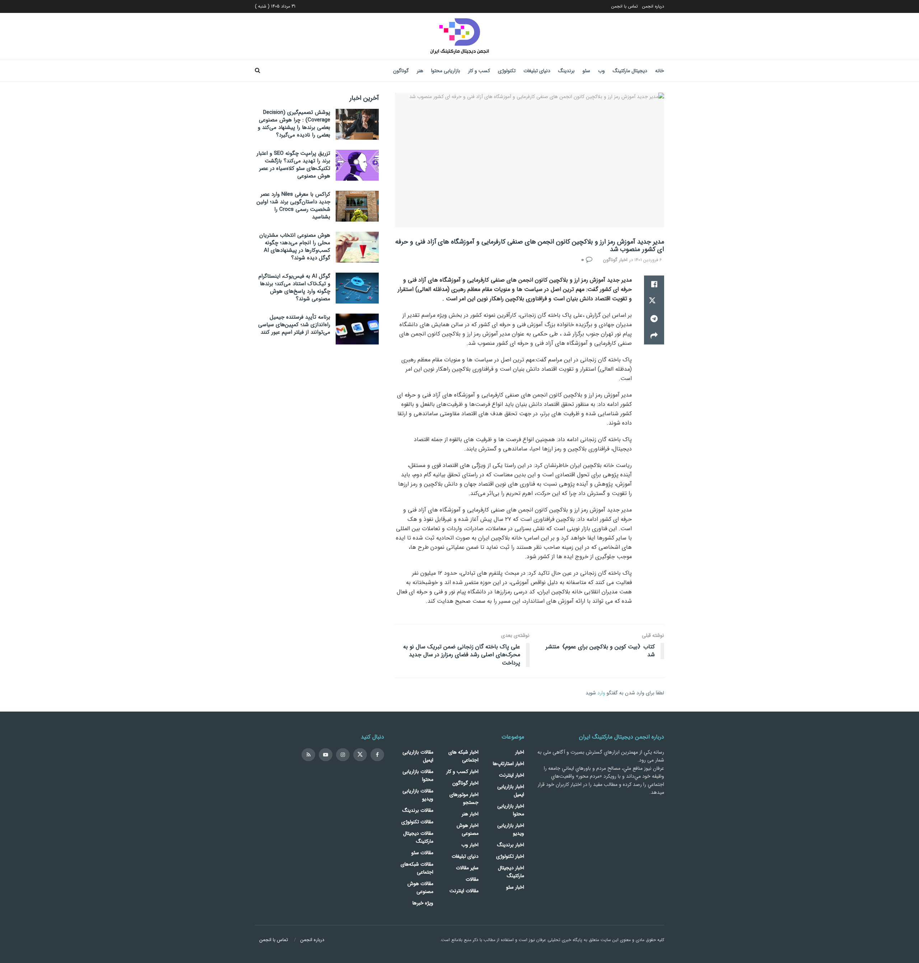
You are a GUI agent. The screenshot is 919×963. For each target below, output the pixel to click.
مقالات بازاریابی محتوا (417, 775)
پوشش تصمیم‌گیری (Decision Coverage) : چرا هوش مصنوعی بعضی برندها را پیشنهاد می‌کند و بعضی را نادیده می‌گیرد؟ (294, 123)
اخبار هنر (470, 814)
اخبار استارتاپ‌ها (508, 764)
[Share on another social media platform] (654, 335)
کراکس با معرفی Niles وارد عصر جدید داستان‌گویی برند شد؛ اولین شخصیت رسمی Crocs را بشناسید (293, 205)
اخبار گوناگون (615, 260)
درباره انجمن (653, 6)
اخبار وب (470, 845)
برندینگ (566, 71)
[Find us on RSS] (308, 754)
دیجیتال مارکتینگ (630, 71)
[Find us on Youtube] (325, 754)
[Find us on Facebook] (377, 754)
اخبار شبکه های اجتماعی (463, 756)
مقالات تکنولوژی (417, 822)
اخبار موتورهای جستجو (464, 798)
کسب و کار (479, 71)
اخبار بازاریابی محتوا (510, 810)
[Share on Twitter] (654, 301)
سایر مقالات (467, 868)
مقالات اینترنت (464, 891)
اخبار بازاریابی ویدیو (510, 829)
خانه (659, 71)
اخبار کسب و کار (462, 772)
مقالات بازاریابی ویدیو (417, 795)
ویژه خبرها (422, 903)
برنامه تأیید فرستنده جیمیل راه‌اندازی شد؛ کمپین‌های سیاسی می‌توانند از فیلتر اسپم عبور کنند (294, 325)
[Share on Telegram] (654, 318)
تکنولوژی (507, 71)
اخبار (519, 752)
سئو (586, 71)
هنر (420, 71)
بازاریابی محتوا (445, 71)
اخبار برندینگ (510, 845)
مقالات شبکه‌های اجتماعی (417, 868)
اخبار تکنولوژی (510, 856)
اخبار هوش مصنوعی (468, 829)
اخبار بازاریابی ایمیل (510, 790)
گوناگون (401, 71)
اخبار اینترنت (511, 775)
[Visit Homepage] (459, 36)
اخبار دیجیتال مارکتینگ (511, 872)
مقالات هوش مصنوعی (420, 887)
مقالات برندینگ (417, 810)
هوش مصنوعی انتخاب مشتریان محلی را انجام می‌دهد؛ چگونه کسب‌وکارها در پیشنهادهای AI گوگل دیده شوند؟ (294, 246)
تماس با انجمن (624, 6)
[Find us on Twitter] (360, 754)
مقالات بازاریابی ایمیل (417, 756)
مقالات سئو (422, 853)
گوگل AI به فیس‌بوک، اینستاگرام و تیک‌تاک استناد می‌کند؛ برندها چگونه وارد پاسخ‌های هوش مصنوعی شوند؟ (294, 287)
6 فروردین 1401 (648, 260)
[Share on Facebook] (654, 284)
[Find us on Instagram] (343, 754)
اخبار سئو (515, 887)
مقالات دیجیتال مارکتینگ (418, 837)
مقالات (472, 879)
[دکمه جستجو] (257, 71)
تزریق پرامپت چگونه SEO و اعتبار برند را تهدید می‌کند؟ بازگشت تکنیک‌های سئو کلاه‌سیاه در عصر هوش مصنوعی (293, 164)
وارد (601, 693)
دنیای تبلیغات (536, 71)
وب (601, 71)
